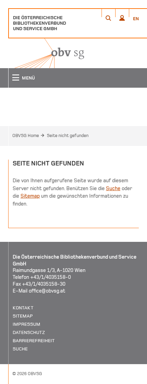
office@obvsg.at (47, 291)
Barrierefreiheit (34, 340)
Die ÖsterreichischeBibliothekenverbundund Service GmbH (39, 23)
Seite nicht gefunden (68, 135)
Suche (113, 188)
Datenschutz (29, 332)
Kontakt (23, 307)
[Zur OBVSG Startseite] (46, 53)
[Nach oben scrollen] (133, 378)
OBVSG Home (25, 135)
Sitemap (30, 196)
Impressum (26, 324)
